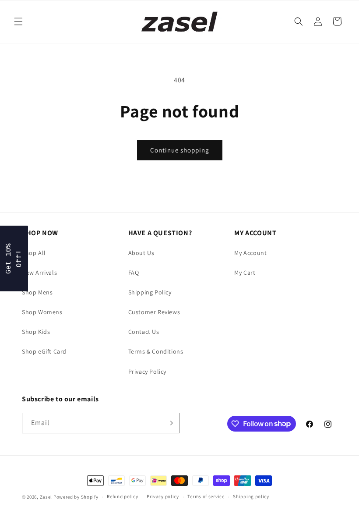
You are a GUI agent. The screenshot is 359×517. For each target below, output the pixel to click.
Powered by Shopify (76, 497)
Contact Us (143, 332)
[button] (18, 21)
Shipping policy (251, 496)
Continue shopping (179, 150)
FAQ (133, 272)
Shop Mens (37, 292)
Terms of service (205, 496)
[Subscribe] (169, 423)
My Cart (244, 272)
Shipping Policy (150, 292)
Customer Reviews (154, 312)
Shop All (34, 253)
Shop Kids (36, 332)
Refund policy (122, 496)
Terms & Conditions (155, 351)
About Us (141, 253)
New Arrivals (39, 272)
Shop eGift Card (44, 351)
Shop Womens (42, 312)
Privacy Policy (147, 371)
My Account (250, 253)
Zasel (46, 497)
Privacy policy (163, 496)
